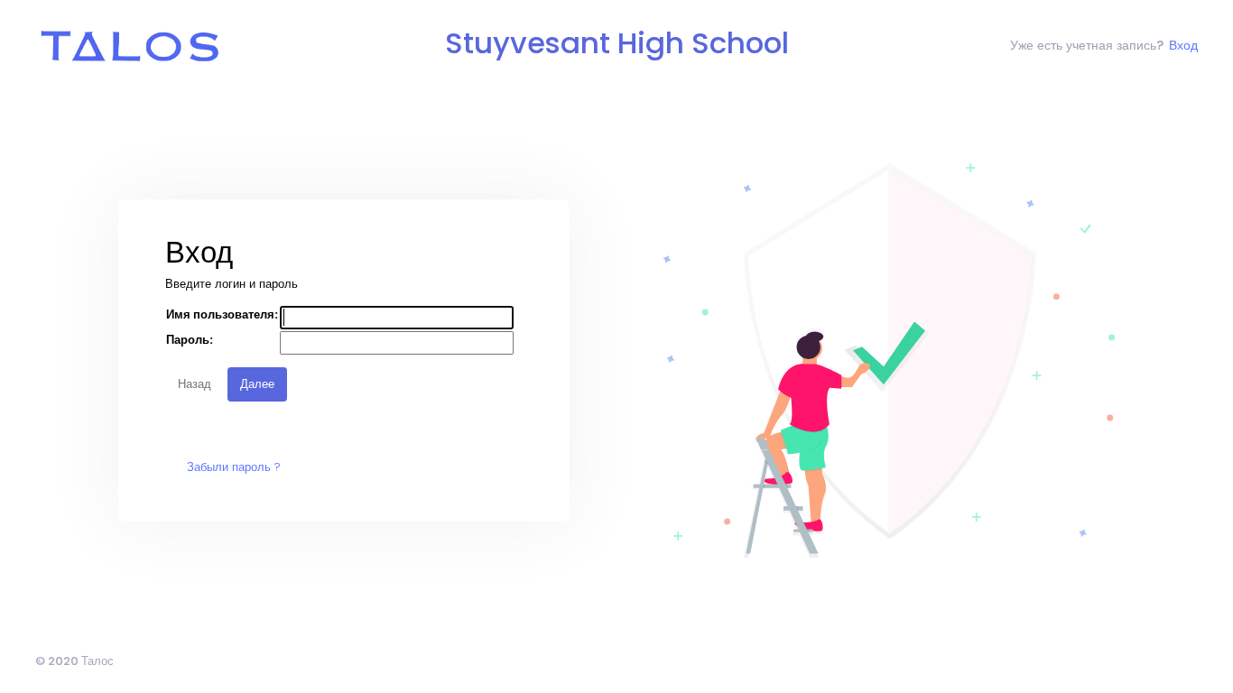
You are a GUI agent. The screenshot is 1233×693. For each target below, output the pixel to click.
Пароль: (189, 339)
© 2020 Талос (74, 661)
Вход (1183, 45)
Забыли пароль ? (234, 467)
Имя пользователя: (222, 314)
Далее (257, 384)
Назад (194, 384)
